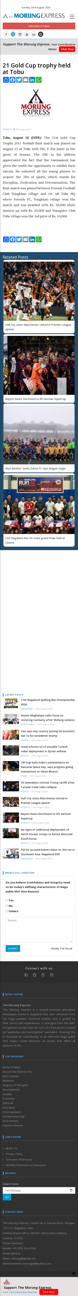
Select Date (11, 1184)
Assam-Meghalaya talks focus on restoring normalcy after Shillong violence (48, 718)
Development (11, 1089)
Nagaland (27, 709)
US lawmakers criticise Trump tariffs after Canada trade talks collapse (48, 785)
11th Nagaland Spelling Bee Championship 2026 (48, 702)
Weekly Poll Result (61, 948)
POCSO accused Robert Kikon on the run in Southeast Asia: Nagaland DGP (48, 852)
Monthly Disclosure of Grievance (26, 1165)
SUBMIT (13, 948)
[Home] (36, 15)
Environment (11, 1121)
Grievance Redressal (19, 1159)
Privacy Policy (14, 1154)
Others (13, 911)
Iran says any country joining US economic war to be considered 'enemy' (48, 733)
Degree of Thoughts (15, 1085)
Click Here (67, 49)
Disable (7, 1094)
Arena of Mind (11, 1067)
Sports (7, 129)
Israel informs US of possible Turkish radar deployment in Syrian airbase (44, 749)
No (10, 905)
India (24, 776)
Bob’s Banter (11, 1076)
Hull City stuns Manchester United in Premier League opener (44, 801)
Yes (11, 900)
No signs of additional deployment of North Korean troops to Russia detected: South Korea (47, 834)
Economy (8, 1098)
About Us (11, 1148)
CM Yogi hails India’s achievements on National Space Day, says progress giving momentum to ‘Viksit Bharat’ (47, 767)
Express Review (13, 1125)
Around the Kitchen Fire (17, 1071)
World (25, 740)
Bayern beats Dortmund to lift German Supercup (35, 399)
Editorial (8, 1103)
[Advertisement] (25, 576)
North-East (28, 724)
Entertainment (12, 1112)
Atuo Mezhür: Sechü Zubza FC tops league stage (35, 468)
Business (8, 1080)
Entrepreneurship (14, 1116)
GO (7, 1197)
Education (9, 1107)
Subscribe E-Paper (39, 26)
